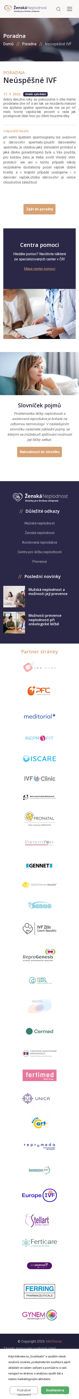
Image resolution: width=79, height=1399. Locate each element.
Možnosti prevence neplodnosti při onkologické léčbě (45, 619)
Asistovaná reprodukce (39, 542)
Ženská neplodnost (39, 533)
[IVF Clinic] (39, 778)
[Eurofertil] (39, 980)
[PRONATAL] (39, 819)
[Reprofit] (39, 738)
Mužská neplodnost (39, 523)
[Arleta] (39, 1006)
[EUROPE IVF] (39, 1195)
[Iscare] (39, 758)
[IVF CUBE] (39, 666)
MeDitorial (54, 1341)
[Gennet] (39, 865)
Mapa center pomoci (39, 269)
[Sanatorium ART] (39, 1170)
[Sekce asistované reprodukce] (39, 797)
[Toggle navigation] (69, 9)
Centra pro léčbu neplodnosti (40, 552)
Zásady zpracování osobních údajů (29, 1348)
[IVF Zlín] (39, 929)
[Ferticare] (39, 1243)
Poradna (29, 44)
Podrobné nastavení (24, 1391)
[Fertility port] (39, 842)
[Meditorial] (39, 716)
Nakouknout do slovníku (39, 452)
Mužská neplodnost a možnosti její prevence (48, 591)
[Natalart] (39, 1122)
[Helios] (39, 884)
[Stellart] (39, 1220)
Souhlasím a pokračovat (55, 1391)
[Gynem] (39, 1315)
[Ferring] (39, 1291)
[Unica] (39, 1098)
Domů (8, 44)
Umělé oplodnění (35, 94)
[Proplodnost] (39, 1265)
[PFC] (39, 691)
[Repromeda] (39, 1146)
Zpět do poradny (39, 209)
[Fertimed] (39, 1075)
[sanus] (39, 904)
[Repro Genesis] (39, 954)
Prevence (39, 562)
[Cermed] (39, 1031)
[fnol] (39, 1053)
